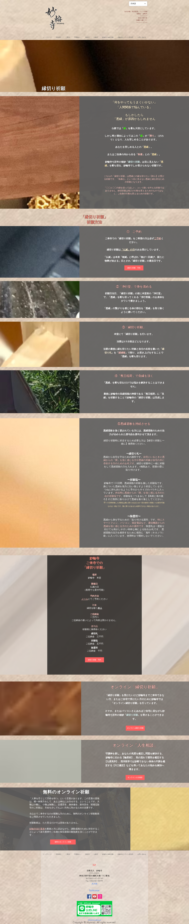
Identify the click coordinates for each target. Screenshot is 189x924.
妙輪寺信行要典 (37, 828)
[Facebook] (89, 896)
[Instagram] (100, 896)
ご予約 (157, 238)
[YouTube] (94, 896)
